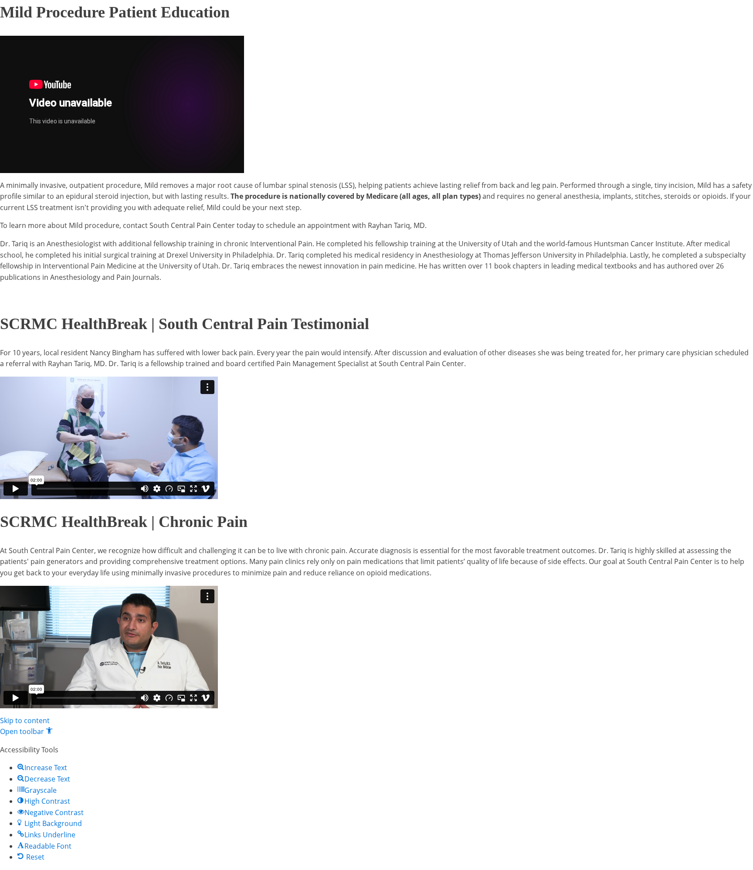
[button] (26, 731)
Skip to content (25, 720)
